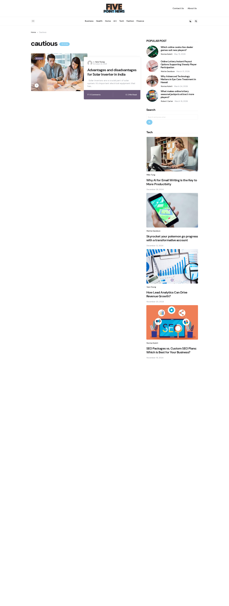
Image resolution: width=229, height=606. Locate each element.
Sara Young (100, 62)
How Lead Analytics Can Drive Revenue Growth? (166, 294)
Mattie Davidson (168, 71)
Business (39, 58)
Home (33, 32)
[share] (37, 85)
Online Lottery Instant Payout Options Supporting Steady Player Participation (179, 64)
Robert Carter (167, 101)
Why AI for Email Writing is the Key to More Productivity (171, 182)
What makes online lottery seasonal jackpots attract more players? (177, 94)
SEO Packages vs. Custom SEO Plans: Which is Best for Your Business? (171, 350)
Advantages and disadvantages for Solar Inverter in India (111, 72)
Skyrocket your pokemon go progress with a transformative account (172, 238)
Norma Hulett (166, 54)
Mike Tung (151, 175)
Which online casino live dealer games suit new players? (177, 49)
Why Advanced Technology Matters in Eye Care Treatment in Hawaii (178, 79)
